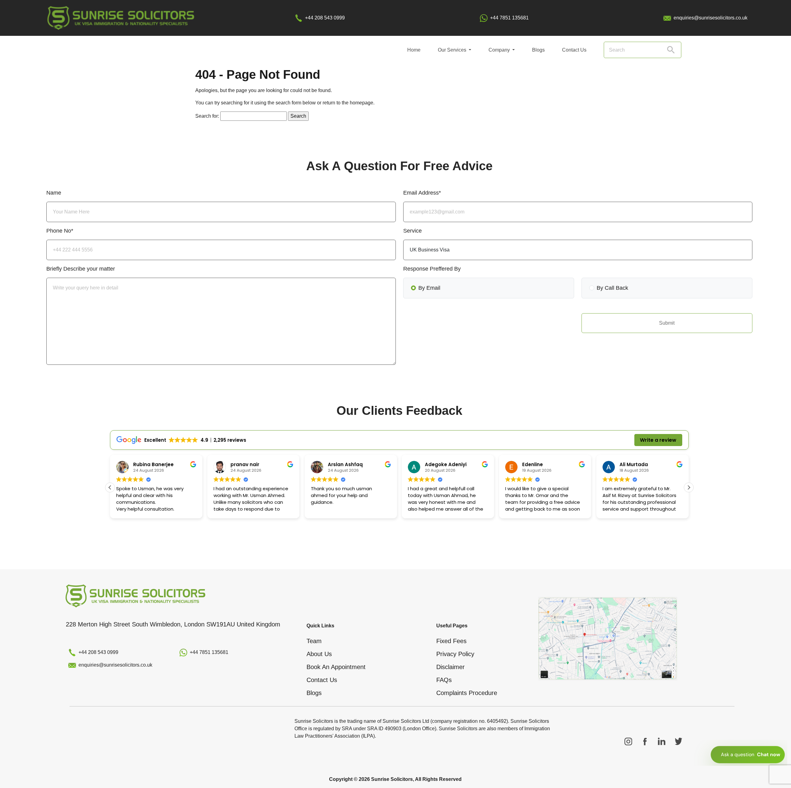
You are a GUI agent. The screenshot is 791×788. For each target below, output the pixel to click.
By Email (429, 288)
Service (412, 231)
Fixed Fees (451, 641)
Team (314, 641)
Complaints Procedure (466, 692)
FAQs (444, 679)
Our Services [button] (452, 50)
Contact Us (574, 50)
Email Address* (422, 193)
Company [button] (500, 50)
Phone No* (59, 231)
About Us (319, 654)
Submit (667, 323)
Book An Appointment (336, 667)
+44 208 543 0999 (325, 17)
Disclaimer (450, 667)
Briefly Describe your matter (80, 269)
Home (414, 50)
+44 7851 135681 (509, 17)
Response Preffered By (432, 269)
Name (53, 193)
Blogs (538, 50)
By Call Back (612, 288)
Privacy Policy (455, 654)
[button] (688, 487)
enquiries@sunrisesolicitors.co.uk (710, 17)
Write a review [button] (658, 440)
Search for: (207, 116)
